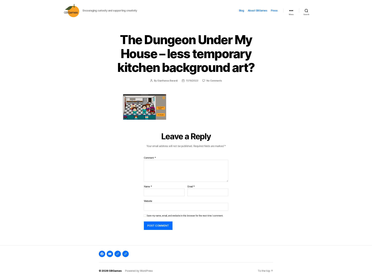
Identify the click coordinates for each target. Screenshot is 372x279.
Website (148, 201)
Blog (241, 10)
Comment (150, 158)
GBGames (115, 270)
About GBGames (257, 10)
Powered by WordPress (139, 270)
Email (191, 186)
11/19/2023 (192, 80)
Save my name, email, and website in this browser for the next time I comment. (185, 215)
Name (148, 186)
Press (274, 10)
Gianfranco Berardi (167, 80)
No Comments (214, 80)
